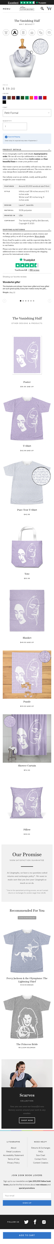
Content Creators (40, 1163)
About (13, 1148)
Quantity (7, 121)
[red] (45, 98)
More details (40, 236)
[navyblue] (4, 98)
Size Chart (40, 1155)
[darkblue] (18, 98)
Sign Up (27, 1203)
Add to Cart (27, 1235)
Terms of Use (13, 1159)
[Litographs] (27, 8)
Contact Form (41, 1159)
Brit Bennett (27, 24)
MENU (7, 9)
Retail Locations (13, 1151)
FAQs (40, 1151)
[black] (4, 102)
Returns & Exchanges (40, 1148)
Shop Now (27, 1120)
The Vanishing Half (27, 21)
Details (12, 150)
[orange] (31, 98)
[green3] (27, 98)
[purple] (40, 98)
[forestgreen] (22, 98)
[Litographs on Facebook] (35, 1222)
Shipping (14, 230)
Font (5, 107)
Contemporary (27, 918)
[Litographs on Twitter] (26, 1222)
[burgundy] (13, 98)
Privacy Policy (13, 1163)
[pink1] (36, 98)
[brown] (9, 98)
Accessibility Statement (13, 1155)
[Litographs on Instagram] (44, 1222)
